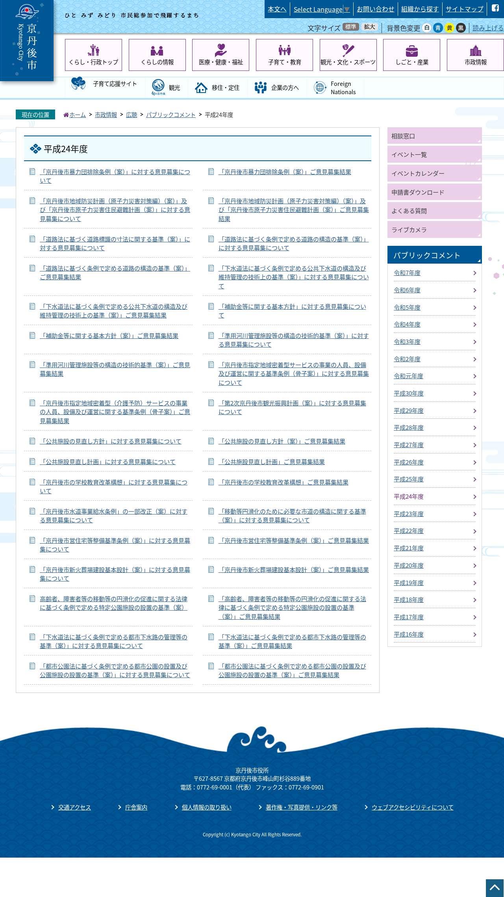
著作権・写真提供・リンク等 (301, 807)
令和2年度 (407, 358)
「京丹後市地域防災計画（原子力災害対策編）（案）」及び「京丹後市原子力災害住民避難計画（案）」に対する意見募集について (115, 209)
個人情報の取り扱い (207, 807)
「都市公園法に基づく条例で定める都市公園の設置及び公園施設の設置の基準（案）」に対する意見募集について (115, 670)
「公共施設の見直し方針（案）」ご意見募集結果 (282, 440)
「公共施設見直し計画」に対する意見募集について (108, 461)
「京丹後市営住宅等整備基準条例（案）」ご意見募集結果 (294, 540)
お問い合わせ (376, 8)
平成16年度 (409, 634)
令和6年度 (407, 289)
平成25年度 (409, 478)
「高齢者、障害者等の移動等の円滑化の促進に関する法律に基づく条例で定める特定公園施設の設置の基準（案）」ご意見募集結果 (292, 607)
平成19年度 (409, 582)
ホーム (77, 114)
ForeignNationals (343, 87)
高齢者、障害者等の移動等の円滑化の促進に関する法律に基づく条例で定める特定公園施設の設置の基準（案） (113, 603)
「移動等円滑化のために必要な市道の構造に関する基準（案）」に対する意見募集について (292, 515)
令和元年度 (408, 375)
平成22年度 (409, 530)
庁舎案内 (136, 807)
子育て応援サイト (115, 83)
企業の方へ (285, 87)
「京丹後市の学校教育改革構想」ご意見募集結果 (283, 481)
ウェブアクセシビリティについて (413, 807)
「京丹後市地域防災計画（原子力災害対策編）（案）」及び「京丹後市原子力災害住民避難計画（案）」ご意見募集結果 (294, 209)
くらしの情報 (157, 62)
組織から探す (420, 8)
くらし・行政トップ (93, 62)
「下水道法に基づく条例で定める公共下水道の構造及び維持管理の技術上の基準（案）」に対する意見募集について (294, 277)
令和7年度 (407, 272)
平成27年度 (409, 444)
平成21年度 (409, 547)
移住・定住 (225, 87)
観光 (174, 87)
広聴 (131, 114)
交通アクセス (74, 807)
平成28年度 (409, 427)
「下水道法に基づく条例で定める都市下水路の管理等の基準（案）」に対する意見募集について (113, 641)
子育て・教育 (284, 62)
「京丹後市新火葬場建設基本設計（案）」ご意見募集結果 (294, 569)
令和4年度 (407, 323)
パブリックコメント (171, 114)
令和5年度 (407, 307)
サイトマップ (465, 8)
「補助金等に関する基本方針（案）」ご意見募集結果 (109, 335)
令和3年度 (407, 341)
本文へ (277, 8)
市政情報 (476, 62)
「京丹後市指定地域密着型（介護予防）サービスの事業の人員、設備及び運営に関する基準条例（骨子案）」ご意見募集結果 (115, 411)
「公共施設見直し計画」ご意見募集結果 (272, 461)
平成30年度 (409, 392)
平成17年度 (409, 616)
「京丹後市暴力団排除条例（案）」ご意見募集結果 (285, 171)
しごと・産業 (411, 62)
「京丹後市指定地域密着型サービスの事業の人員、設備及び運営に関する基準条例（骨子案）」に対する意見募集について (294, 373)
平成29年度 (409, 410)
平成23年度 (409, 513)
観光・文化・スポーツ (348, 62)
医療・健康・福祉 (221, 62)
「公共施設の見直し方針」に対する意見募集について (111, 440)
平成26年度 (409, 461)
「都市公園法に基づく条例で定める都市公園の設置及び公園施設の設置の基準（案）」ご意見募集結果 (292, 670)
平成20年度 (409, 565)
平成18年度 (409, 599)
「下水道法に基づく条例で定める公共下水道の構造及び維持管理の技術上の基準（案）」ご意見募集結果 (113, 310)
